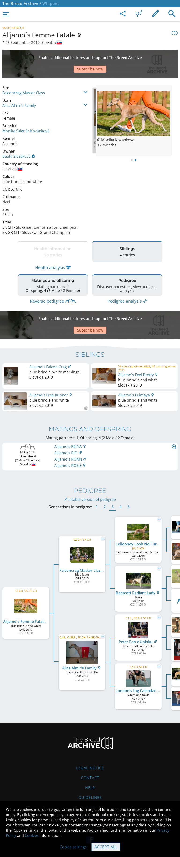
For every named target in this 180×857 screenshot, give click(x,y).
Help (90, 787)
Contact (90, 777)
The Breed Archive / (21, 3)
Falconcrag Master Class (23, 92)
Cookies (32, 835)
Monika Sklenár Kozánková (25, 130)
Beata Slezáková (16, 156)
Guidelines (90, 797)
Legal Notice (90, 768)
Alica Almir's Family (19, 105)
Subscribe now (90, 69)
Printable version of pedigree (90, 499)
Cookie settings (73, 846)
